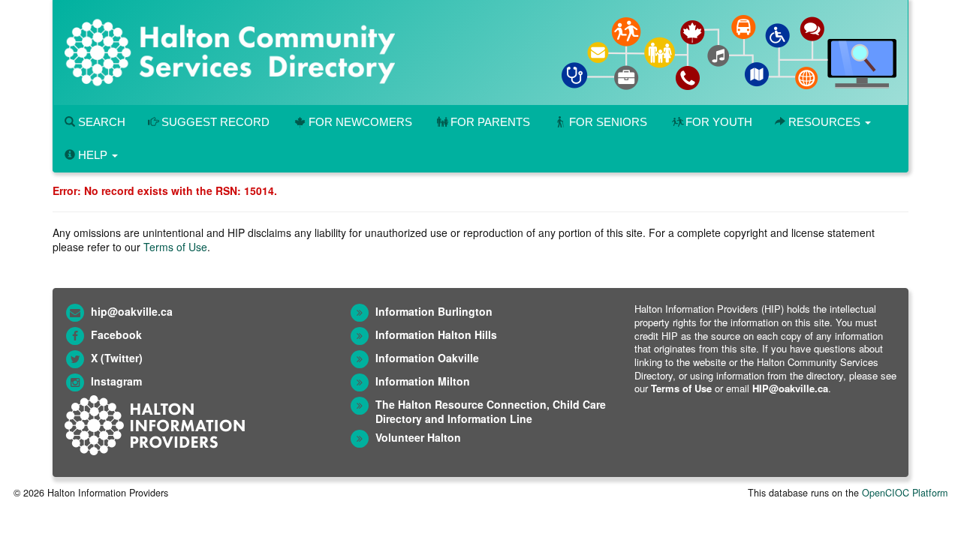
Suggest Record (214, 122)
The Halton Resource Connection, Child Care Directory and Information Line (490, 411)
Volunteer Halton (418, 437)
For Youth (718, 122)
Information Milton (422, 381)
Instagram (116, 381)
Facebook (116, 334)
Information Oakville (427, 357)
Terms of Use (175, 246)
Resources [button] (824, 122)
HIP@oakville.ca (790, 388)
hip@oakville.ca (132, 311)
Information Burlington (434, 311)
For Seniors (608, 122)
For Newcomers (360, 122)
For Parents (490, 122)
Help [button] (92, 154)
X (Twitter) (117, 357)
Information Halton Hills (436, 334)
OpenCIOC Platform (904, 493)
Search (100, 122)
